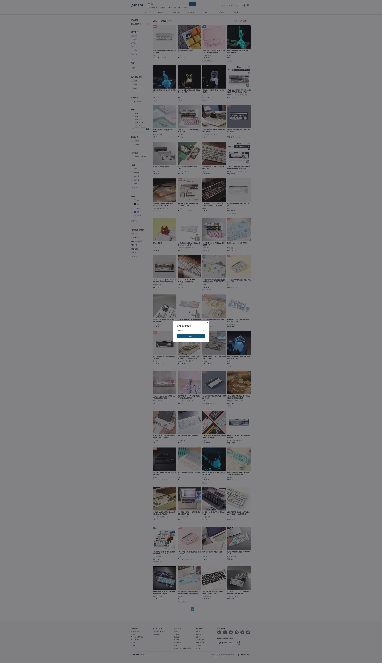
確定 (191, 336)
